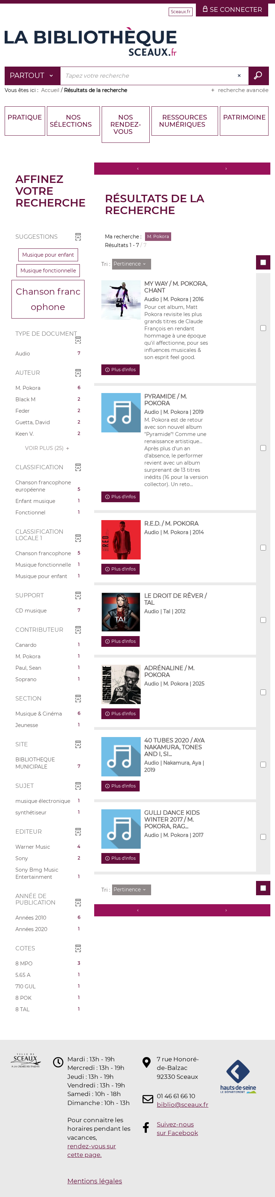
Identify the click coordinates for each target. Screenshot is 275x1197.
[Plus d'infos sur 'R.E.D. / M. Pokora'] (121, 539)
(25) (45, 448)
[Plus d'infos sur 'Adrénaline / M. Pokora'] (121, 684)
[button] (48, 254)
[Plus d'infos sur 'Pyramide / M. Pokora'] (121, 412)
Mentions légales (94, 1181)
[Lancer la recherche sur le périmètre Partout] (259, 76)
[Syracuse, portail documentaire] (91, 41)
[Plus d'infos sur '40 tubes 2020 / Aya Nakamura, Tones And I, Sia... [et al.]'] (121, 756)
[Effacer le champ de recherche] (240, 76)
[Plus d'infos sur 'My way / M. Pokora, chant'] (121, 300)
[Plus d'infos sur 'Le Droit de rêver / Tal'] (121, 612)
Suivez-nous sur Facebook (177, 1129)
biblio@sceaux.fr (178, 1104)
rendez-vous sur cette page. (91, 1150)
